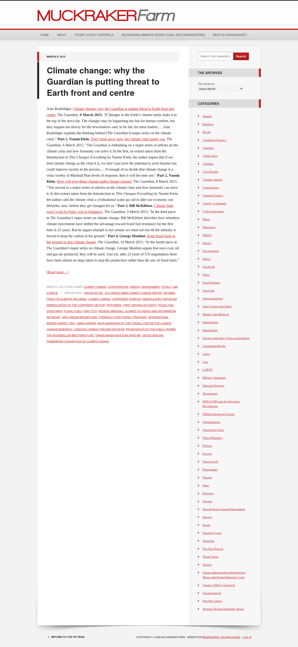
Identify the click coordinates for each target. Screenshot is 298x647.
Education (209, 227)
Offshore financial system (218, 414)
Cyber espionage (213, 211)
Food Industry (211, 282)
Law (174, 287)
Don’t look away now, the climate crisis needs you (128, 139)
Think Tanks (210, 556)
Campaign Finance (214, 140)
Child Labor (210, 156)
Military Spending (214, 377)
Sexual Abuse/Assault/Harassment (224, 509)
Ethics (166, 287)
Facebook (209, 266)
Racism (207, 477)
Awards (207, 116)
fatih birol (114, 305)
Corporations (118, 287)
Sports (206, 525)
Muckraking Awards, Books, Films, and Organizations (163, 35)
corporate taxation (126, 299)
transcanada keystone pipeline (118, 335)
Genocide (209, 290)
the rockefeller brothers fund (70, 335)
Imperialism (210, 330)
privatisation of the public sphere (151, 329)
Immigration (210, 322)
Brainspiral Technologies (221, 637)
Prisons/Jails (210, 461)
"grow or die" (93, 293)
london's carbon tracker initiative (99, 329)
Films (206, 274)
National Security (214, 385)
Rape (206, 485)
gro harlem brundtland (79, 317)
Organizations (211, 422)
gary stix (90, 311)
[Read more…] (58, 272)
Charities (208, 148)
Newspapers (210, 393)
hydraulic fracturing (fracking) (123, 317)
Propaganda (210, 469)
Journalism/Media (214, 346)
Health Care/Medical (216, 314)
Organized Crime (213, 430)
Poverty (207, 453)
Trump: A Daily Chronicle (94, 35)
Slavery (207, 517)
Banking (208, 124)
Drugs (206, 219)
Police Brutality (213, 438)
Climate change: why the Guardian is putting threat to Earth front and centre (103, 81)
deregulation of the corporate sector (76, 305)
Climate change (95, 287)
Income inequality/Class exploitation (226, 338)
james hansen (86, 323)
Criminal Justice (213, 195)
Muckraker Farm (149, 15)
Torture (207, 564)
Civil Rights (210, 171)
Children (208, 163)
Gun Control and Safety (217, 306)
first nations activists (139, 305)
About (62, 35)
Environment (151, 287)
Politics (207, 445)
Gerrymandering (213, 298)
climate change (99, 299)
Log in (247, 637)
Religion (208, 493)
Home (45, 35)
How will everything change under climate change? (94, 181)
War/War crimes (212, 601)
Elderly (207, 235)
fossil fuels (73, 311)
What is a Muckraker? (230, 35)
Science (52, 293)
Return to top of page (68, 637)
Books (207, 132)
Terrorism (208, 541)
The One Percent (213, 549)
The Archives (206, 84)
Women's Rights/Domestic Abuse (223, 609)
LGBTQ (208, 370)
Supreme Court (212, 533)
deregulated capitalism (159, 299)
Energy (135, 287)
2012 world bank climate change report (133, 293)
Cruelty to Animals (214, 203)
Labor (206, 354)
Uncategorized (212, 593)
